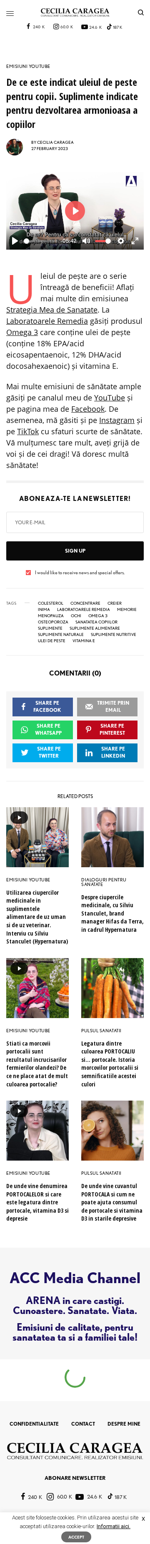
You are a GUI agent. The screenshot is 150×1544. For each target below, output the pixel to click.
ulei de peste (51, 640)
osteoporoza (53, 622)
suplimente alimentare (95, 628)
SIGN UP (75, 551)
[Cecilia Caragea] (75, 12)
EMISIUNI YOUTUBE (28, 66)
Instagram (117, 420)
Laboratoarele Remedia (47, 321)
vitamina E (83, 640)
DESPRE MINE (124, 1424)
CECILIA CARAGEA (55, 142)
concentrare (85, 603)
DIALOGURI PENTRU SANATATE (104, 882)
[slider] (41, 241)
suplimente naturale (61, 634)
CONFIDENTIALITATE (34, 1424)
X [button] (143, 1519)
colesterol (50, 603)
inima (44, 609)
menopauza (51, 615)
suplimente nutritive (113, 634)
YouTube (109, 398)
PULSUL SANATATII (101, 1031)
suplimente (50, 628)
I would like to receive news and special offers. (80, 572)
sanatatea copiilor (96, 622)
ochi (76, 615)
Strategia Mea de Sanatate (52, 310)
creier (115, 603)
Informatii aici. (113, 1526)
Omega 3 (22, 332)
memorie (127, 609)
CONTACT (83, 1424)
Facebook (88, 409)
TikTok (28, 431)
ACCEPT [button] (76, 1536)
